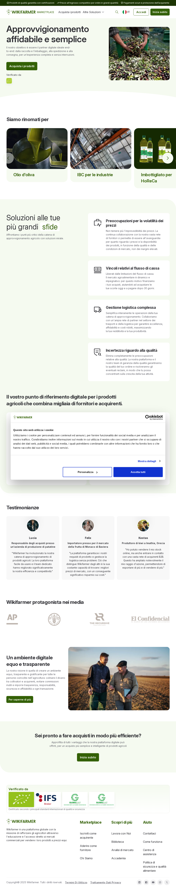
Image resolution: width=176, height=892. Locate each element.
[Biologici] (21, 799)
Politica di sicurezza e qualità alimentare (154, 866)
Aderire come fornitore (88, 848)
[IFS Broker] (48, 799)
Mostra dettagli (147, 461)
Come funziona (152, 841)
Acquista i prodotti (69, 12)
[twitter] (167, 882)
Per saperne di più (20, 699)
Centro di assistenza (149, 852)
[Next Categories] (167, 158)
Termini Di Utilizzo (76, 882)
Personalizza (85, 472)
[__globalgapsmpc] (75, 799)
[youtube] (153, 882)
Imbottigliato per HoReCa (156, 177)
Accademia (118, 858)
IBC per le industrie (95, 174)
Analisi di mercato (122, 850)
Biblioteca (117, 841)
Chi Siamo (86, 858)
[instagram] (160, 882)
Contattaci (149, 833)
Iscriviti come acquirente (88, 835)
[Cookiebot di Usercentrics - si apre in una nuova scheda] (148, 417)
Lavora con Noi (121, 833)
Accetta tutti (138, 472)
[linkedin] (139, 882)
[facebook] (146, 882)
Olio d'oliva (23, 174)
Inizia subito (160, 12)
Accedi (141, 12)
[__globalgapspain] (101, 799)
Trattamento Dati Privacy (105, 882)
